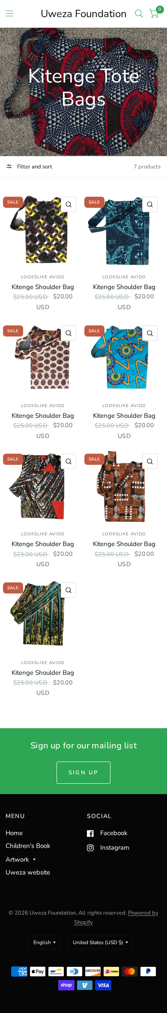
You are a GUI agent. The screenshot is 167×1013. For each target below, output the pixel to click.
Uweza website (28, 872)
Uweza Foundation (84, 14)
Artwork (17, 859)
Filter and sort (34, 167)
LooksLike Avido (43, 277)
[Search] (139, 13)
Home (14, 833)
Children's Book (28, 846)
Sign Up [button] (83, 773)
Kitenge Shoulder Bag (43, 287)
